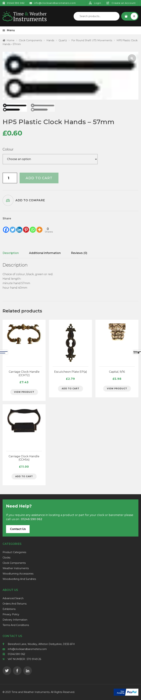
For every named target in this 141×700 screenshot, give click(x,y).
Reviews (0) (79, 253)
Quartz (63, 40)
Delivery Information (15, 619)
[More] (39, 227)
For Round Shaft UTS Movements (91, 40)
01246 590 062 (16, 654)
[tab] (11, 253)
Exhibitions (9, 609)
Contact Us (18, 529)
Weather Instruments (16, 568)
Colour (8, 149)
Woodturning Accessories (18, 573)
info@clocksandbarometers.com (27, 649)
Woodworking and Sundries (19, 579)
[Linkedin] (19, 227)
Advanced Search (13, 598)
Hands (50, 40)
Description (11, 253)
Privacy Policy (11, 614)
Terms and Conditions (16, 625)
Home (10, 40)
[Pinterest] (26, 227)
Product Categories (14, 552)
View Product (24, 392)
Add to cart (39, 178)
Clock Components (30, 40)
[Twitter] (13, 227)
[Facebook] (6, 227)
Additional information (45, 253)
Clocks (6, 557)
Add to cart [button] (70, 388)
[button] (132, 58)
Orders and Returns (14, 603)
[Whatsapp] (33, 227)
